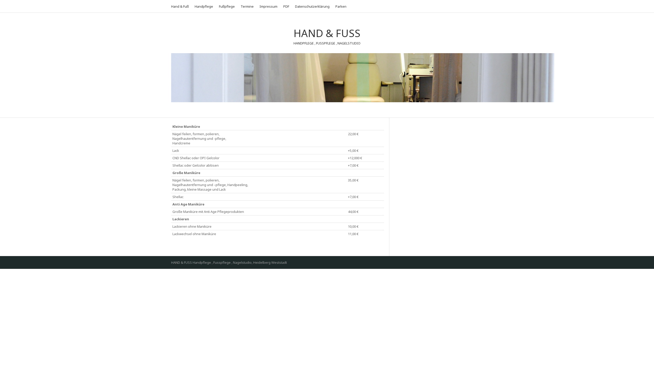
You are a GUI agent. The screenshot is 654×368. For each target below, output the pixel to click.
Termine (247, 6)
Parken (340, 6)
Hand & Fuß (180, 6)
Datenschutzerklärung (312, 6)
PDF (286, 6)
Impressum (268, 6)
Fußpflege (227, 6)
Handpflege (204, 6)
